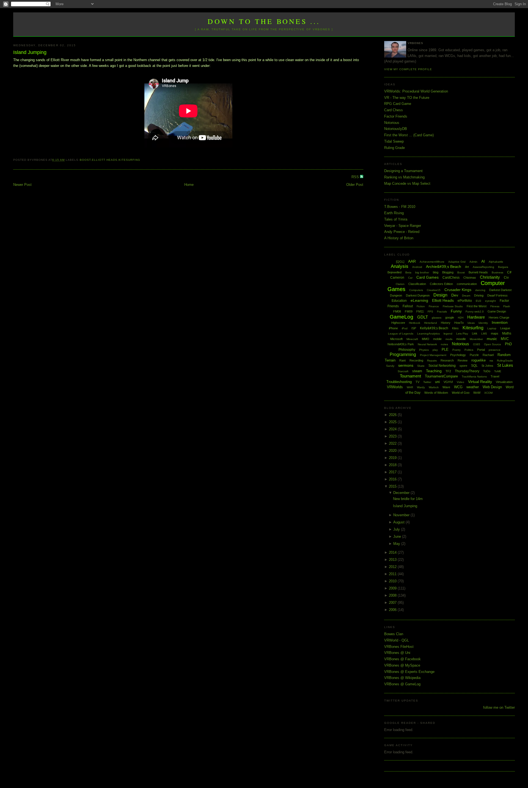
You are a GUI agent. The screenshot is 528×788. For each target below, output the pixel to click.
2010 (393, 581)
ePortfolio (465, 301)
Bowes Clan (393, 634)
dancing (480, 290)
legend (448, 333)
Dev (454, 295)
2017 (393, 472)
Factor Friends (395, 116)
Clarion (400, 284)
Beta (408, 272)
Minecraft (412, 339)
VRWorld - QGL (396, 640)
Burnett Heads (478, 272)
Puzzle (474, 355)
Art (467, 266)
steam (417, 371)
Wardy (421, 387)
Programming (403, 354)
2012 (393, 567)
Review (463, 360)
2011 (393, 574)
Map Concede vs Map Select (407, 183)
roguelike (478, 360)
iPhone (393, 328)
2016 (393, 479)
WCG (458, 387)
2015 (393, 486)
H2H (460, 317)
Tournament (410, 376)
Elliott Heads (104, 159)
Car (410, 277)
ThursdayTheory (467, 371)
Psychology (458, 355)
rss (491, 360)
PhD (508, 344)
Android (417, 266)
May (397, 544)
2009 (393, 588)
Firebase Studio (453, 306)
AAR (412, 261)
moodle (461, 339)
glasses (436, 317)
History (445, 322)
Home (189, 185)
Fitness (494, 306)
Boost (85, 159)
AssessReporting (483, 266)
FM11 (420, 311)
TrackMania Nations (474, 376)
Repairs (432, 360)
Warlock (434, 387)
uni (437, 382)
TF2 (448, 371)
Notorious (391, 123)
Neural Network (427, 344)
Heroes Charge (499, 317)
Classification (417, 284)
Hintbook (414, 322)
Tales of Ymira (395, 219)
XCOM (488, 392)
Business (497, 272)
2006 (393, 610)
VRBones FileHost (399, 647)
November (402, 515)
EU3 (478, 300)
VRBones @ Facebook (402, 659)
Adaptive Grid (457, 261)
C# (509, 272)
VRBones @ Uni (397, 653)
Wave (446, 387)
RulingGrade (505, 360)
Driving (478, 295)
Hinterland (430, 322)
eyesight (490, 300)
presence (495, 349)
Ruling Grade (394, 148)
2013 (393, 560)
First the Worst (476, 306)
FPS (430, 311)
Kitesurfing (129, 159)
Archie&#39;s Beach (443, 266)
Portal (481, 349)
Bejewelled (394, 272)
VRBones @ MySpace (402, 665)
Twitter (427, 382)
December (402, 493)
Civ (506, 277)
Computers (416, 290)
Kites (455, 328)
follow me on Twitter (499, 707)
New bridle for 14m (408, 499)
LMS (484, 333)
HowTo (459, 322)
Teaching (434, 371)
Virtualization (504, 382)
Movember (476, 339)
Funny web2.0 (475, 311)
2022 (393, 443)
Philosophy (406, 350)
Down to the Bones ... (264, 21)
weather (472, 387)
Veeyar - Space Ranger (402, 226)
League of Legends (400, 333)
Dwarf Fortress (497, 295)
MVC (505, 339)
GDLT (422, 317)
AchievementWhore (432, 261)
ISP (413, 328)
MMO (425, 339)
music (492, 338)
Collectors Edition (441, 284)
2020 (393, 451)
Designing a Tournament (403, 171)
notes (444, 344)
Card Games (427, 277)
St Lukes (505, 365)
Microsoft (396, 339)
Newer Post (22, 185)
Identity (483, 322)
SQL (474, 366)
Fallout (408, 306)
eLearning (419, 300)
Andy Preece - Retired (401, 232)
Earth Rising (394, 213)
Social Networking (442, 366)
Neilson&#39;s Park (400, 344)
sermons (405, 365)
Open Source (492, 344)
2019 (393, 458)
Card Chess (393, 110)
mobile (437, 339)
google (449, 317)
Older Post (354, 185)
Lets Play (462, 333)
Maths (506, 333)
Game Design (497, 311)
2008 (393, 595)
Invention (500, 322)
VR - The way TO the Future (406, 98)
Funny (456, 311)
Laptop (491, 328)
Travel (495, 376)
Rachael (488, 355)
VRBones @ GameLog (402, 684)
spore (463, 365)
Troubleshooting (399, 382)
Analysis (399, 266)
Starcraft (403, 371)
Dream (466, 295)
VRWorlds (395, 387)
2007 (393, 602)
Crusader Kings (457, 289)
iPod (405, 328)
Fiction (421, 306)
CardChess (451, 277)
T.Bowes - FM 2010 (399, 207)
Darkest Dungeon (418, 295)
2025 (393, 422)
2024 (393, 429)
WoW (476, 392)
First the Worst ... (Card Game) (409, 135)
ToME (497, 371)
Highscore (398, 322)
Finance (434, 306)
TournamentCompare (441, 376)
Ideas (471, 322)
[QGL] (400, 261)
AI (483, 261)
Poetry (456, 349)
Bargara (503, 266)
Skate (421, 365)
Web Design (492, 387)
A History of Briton (398, 238)
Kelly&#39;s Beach (434, 328)
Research (447, 360)
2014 (393, 552)
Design (440, 295)
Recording (416, 360)
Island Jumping (29, 52)
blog (435, 272)
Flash (506, 306)
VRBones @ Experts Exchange (409, 672)
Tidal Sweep (394, 141)
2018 (393, 465)
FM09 (409, 311)
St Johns (487, 365)
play (435, 349)
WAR (410, 387)
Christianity (490, 277)
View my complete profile (408, 69)
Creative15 (434, 290)
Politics (468, 349)
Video (460, 382)
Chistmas (469, 277)
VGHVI (448, 382)
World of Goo (460, 392)
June (397, 536)
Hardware (476, 317)
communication (467, 284)
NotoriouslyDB (395, 129)
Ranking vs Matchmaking (404, 177)
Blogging (447, 272)
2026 (393, 415)
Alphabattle (496, 261)
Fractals (442, 311)
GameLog (401, 317)
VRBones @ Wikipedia (402, 678)
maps (494, 333)
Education (399, 301)
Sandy (390, 365)
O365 (476, 344)
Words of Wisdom (436, 392)
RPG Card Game (397, 104)
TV (417, 382)
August (399, 522)
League (505, 328)
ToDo (486, 371)
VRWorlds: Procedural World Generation (416, 91)
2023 (393, 436)
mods (449, 339)
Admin (473, 261)
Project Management (433, 355)
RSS (355, 177)
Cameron (397, 277)
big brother (422, 272)
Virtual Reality (480, 381)
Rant (402, 360)
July (397, 529)
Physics (424, 349)
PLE (445, 349)
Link (474, 333)
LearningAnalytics (428, 333)
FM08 (397, 311)
